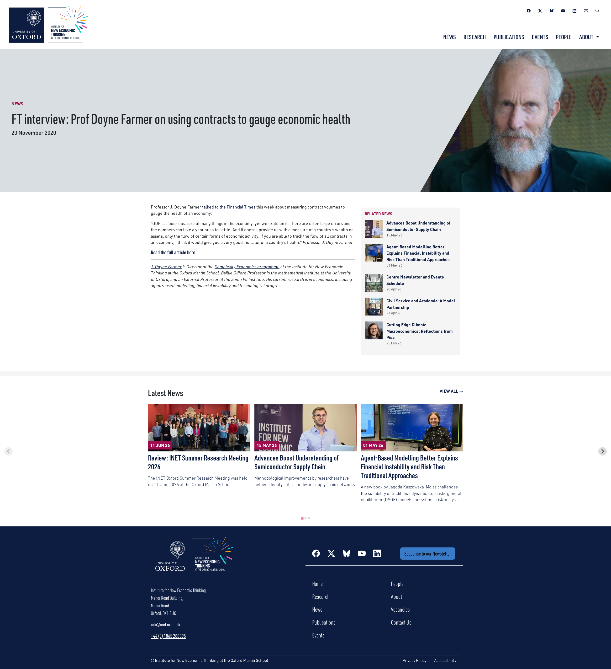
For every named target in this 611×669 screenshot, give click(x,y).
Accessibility (445, 660)
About (396, 596)
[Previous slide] (8, 451)
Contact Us (401, 622)
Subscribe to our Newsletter (427, 553)
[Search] (597, 10)
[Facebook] (528, 10)
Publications (509, 37)
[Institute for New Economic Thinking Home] (192, 560)
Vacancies (400, 609)
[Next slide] (602, 451)
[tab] (302, 518)
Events (540, 37)
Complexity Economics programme (247, 266)
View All (449, 391)
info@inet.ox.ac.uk (165, 624)
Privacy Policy (415, 660)
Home (317, 583)
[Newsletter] (586, 10)
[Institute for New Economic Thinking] (48, 24)
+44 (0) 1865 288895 (168, 636)
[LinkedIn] (574, 10)
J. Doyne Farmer (166, 266)
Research (475, 37)
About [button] (586, 37)
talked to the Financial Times (228, 206)
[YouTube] (563, 10)
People (564, 37)
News (449, 37)
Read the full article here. (173, 252)
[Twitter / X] (540, 10)
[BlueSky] (551, 10)
